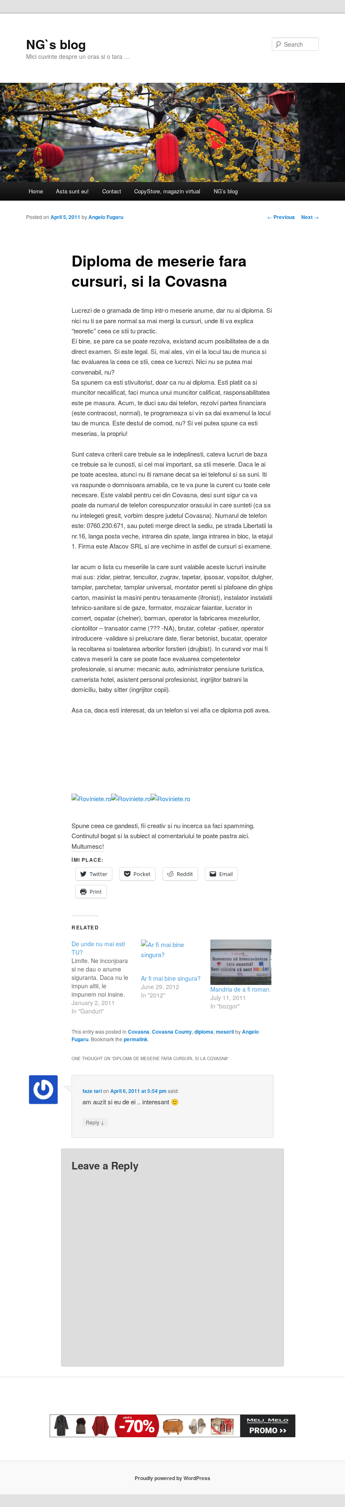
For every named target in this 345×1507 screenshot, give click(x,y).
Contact (111, 191)
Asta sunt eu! (72, 191)
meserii (225, 1031)
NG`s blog (56, 44)
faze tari (92, 1091)
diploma (203, 1031)
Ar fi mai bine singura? (171, 978)
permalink (136, 1039)
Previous (281, 217)
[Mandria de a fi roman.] (240, 962)
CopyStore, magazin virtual (167, 191)
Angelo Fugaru (105, 217)
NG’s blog (226, 191)
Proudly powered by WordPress (172, 1478)
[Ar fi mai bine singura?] (171, 957)
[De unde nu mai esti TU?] (106, 977)
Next (310, 217)
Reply (95, 1122)
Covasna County (172, 1031)
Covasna (138, 1031)
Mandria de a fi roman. (240, 989)
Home (36, 191)
